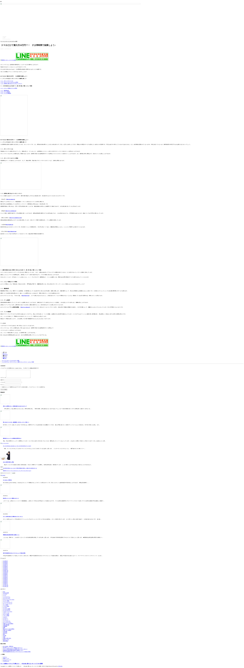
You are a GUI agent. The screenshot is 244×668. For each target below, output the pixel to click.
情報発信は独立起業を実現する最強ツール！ (11, 534)
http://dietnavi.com (12, 231)
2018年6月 (5, 577)
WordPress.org (6, 661)
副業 (18, 360)
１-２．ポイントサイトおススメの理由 (9, 82)
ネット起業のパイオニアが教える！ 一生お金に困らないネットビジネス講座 (22, 663)
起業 (4, 636)
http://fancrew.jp (25, 295)
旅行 (4, 634)
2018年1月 (5, 583)
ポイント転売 (6, 614)
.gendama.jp (11, 210)
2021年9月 (5, 563)
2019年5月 (5, 567)
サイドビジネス (5, 360)
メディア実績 (6, 615)
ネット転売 (5, 604)
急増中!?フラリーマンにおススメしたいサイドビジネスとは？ (17, 470)
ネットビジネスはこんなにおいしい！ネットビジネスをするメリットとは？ (17, 445)
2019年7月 (5, 565)
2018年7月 (5, 575)
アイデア (5, 594)
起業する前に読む (7, 638)
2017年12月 (5, 585)
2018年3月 (5, 581)
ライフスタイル (6, 620)
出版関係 (5, 626)
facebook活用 (6, 592)
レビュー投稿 (31, 361)
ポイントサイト (23, 361)
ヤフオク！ (5, 618)
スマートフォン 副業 (15, 361)
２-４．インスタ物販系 (6, 93)
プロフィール (6, 612)
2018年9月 (5, 573)
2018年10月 (5, 571)
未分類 (4, 635)
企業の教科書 (6, 624)
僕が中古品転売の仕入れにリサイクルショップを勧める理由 (14, 553)
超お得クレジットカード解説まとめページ (11, 498)
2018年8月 (5, 574)
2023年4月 (5, 562)
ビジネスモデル (13, 360)
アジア (4, 595)
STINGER (60, 666)
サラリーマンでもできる (8, 599)
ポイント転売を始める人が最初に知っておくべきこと (13, 516)
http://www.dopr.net (25, 307)
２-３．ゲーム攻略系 (5, 91)
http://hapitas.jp (9, 224)
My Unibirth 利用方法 (7, 480)
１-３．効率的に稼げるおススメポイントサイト (11, 83)
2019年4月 (5, 569)
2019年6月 (5, 566)
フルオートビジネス (7, 611)
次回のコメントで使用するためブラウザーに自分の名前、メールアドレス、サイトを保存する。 (24, 387)
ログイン (5, 657)
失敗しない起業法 (7, 630)
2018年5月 (5, 578)
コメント (3, 377)
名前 (2, 379)
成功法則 (5, 632)
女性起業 (5, 631)
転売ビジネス (6, 639)
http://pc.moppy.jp (11, 199)
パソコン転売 (6, 606)
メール (3, 382)
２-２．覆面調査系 (5, 90)
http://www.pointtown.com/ (15, 217)
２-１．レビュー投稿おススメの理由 (9, 88)
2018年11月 (5, 570)
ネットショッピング (7, 603)
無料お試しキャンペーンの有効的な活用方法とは (12, 438)
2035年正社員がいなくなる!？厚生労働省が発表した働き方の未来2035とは (20, 468)
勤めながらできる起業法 (8, 628)
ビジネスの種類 (6, 608)
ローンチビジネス (7, 622)
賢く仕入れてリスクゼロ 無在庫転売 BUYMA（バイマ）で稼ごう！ (16, 422)
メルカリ (5, 616)
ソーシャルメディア (7, 602)
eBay (4, 591)
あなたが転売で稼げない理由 (8, 462)
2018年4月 (5, 579)
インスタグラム (5, 361)
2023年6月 (5, 561)
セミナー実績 (6, 600)
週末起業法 (5, 640)
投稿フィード (6, 658)
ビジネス (5, 607)
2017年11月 (5, 586)
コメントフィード (7, 659)
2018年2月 (5, 582)
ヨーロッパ (5, 619)
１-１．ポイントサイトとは (7, 80)
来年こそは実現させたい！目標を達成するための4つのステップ (15, 406)
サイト (2, 384)
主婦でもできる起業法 (8, 623)
